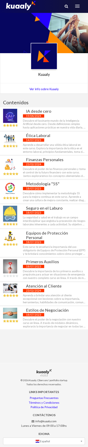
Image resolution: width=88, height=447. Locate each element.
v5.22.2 (44, 375)
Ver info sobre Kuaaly (44, 89)
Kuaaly (44, 74)
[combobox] (44, 441)
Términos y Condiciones (44, 402)
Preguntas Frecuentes (44, 398)
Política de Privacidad (44, 407)
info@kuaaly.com (45, 421)
